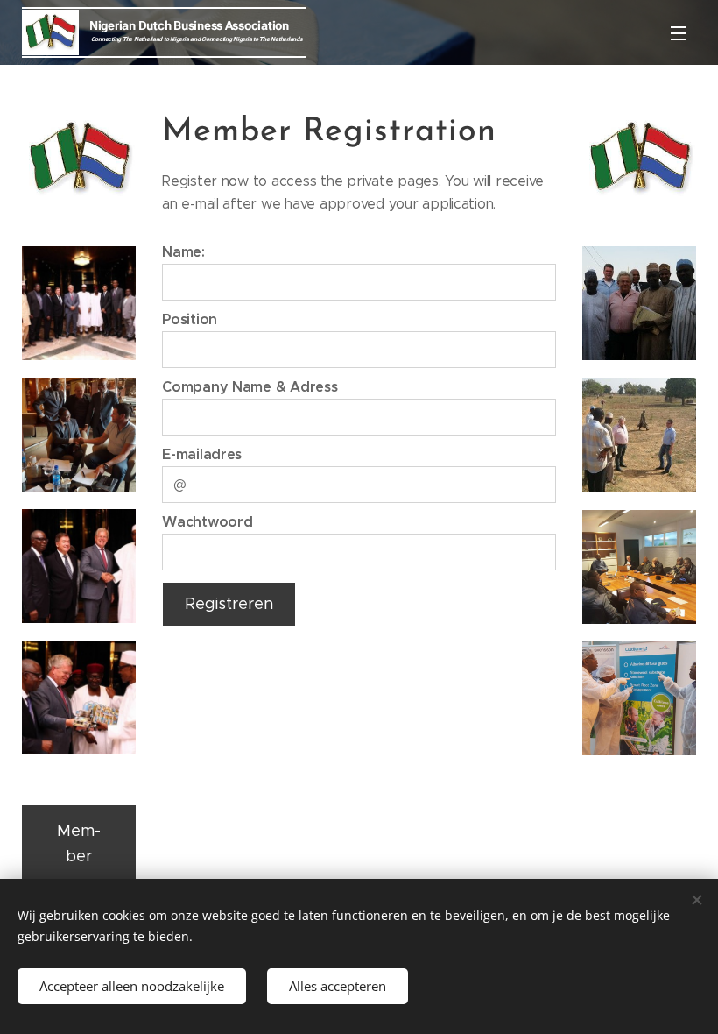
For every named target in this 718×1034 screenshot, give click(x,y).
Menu (678, 32)
